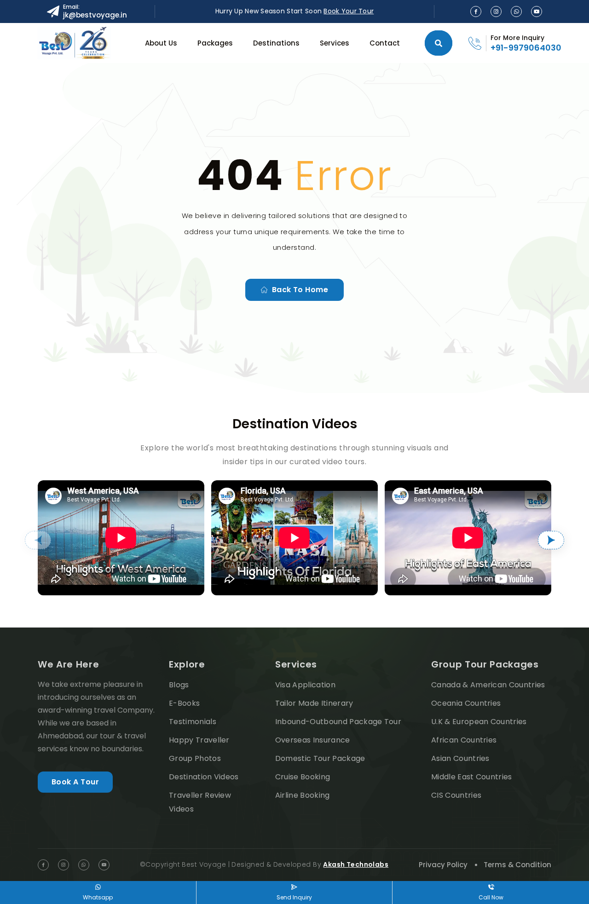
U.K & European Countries (479, 721)
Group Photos (195, 758)
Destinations (276, 43)
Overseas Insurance (312, 740)
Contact (385, 43)
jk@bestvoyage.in (95, 15)
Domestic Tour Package (320, 758)
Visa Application (305, 684)
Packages (215, 43)
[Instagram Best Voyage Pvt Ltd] (496, 11)
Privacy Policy (443, 864)
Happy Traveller (199, 740)
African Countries (464, 740)
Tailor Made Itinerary (314, 703)
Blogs (179, 684)
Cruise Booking (302, 777)
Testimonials (192, 721)
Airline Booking (302, 795)
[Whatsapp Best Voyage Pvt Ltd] (516, 11)
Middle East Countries (471, 777)
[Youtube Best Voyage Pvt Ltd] (536, 11)
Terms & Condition (517, 864)
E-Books (184, 703)
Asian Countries (460, 758)
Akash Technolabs (355, 864)
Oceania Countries (466, 703)
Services (334, 43)
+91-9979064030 (526, 47)
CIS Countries (456, 795)
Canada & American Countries (488, 684)
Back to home (300, 289)
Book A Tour (75, 782)
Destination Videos (204, 777)
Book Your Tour (348, 11)
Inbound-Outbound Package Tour (338, 721)
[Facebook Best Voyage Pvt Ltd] (475, 11)
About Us (161, 43)
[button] (38, 540)
